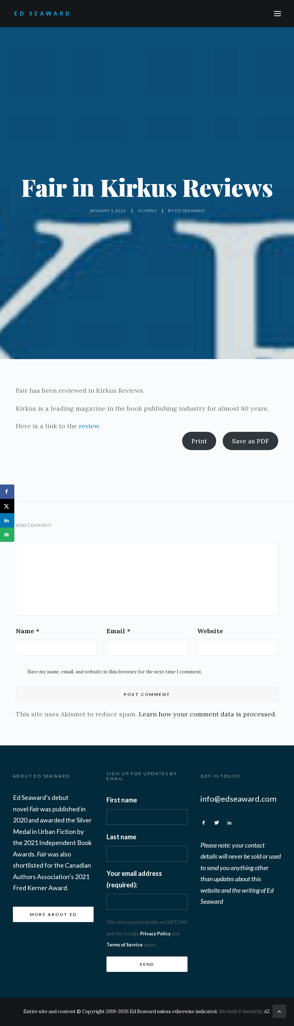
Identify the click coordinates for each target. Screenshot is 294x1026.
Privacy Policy (155, 933)
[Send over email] (7, 535)
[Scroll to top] (279, 1011)
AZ (267, 1011)
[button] (277, 13)
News (149, 210)
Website (210, 631)
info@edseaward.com (238, 798)
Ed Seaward (190, 210)
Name (27, 631)
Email (118, 631)
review (89, 426)
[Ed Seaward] (58, 14)
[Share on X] (7, 506)
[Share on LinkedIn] (7, 520)
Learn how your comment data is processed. (207, 714)
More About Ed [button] (53, 914)
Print (199, 441)
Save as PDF (250, 441)
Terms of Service (124, 945)
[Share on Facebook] (7, 492)
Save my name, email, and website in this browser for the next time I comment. (115, 672)
